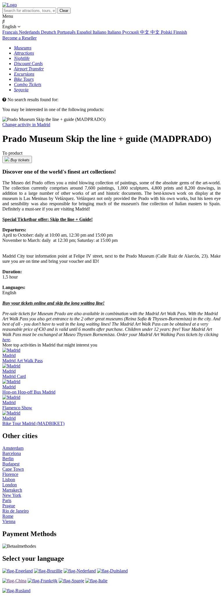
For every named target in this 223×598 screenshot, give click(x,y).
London (9, 484)
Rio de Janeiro (15, 510)
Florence (10, 474)
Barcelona (11, 453)
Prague (8, 505)
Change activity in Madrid (26, 124)
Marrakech (12, 490)
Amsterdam (13, 448)
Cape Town (13, 469)
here (6, 339)
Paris (6, 500)
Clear (64, 10)
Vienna (8, 521)
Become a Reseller (19, 37)
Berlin (8, 458)
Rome (7, 516)
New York (11, 495)
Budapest (10, 463)
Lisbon (8, 479)
